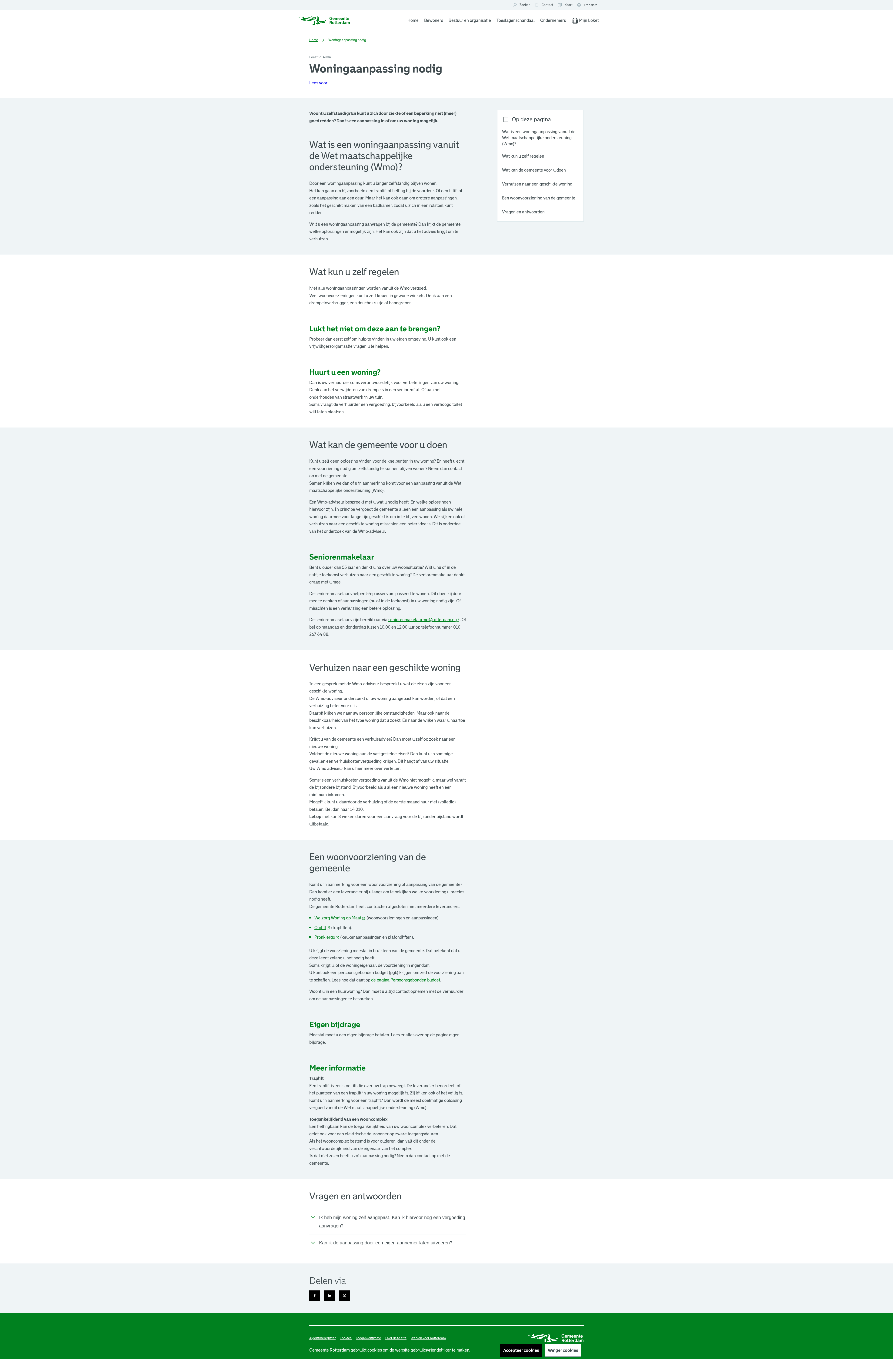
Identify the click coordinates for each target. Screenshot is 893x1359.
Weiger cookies (563, 1350)
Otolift (322, 927)
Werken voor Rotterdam (428, 1338)
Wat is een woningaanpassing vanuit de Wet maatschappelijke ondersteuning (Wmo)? (539, 137)
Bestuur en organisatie (470, 20)
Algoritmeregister (322, 1338)
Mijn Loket (585, 21)
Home (413, 20)
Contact (547, 5)
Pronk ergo (326, 937)
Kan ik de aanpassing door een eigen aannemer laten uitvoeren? (385, 1242)
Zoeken (525, 5)
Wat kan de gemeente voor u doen (534, 170)
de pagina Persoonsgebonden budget (405, 980)
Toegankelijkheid (368, 1338)
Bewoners (433, 20)
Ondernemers (553, 20)
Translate (588, 5)
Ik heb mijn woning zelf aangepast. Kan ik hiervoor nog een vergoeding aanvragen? (392, 1221)
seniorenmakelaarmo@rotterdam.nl (424, 619)
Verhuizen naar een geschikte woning (537, 184)
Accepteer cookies (521, 1350)
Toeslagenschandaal (515, 20)
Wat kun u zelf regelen (523, 156)
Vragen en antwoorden (523, 212)
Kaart (565, 5)
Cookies (346, 1338)
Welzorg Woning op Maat (340, 918)
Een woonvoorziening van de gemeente (538, 198)
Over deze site (396, 1338)
